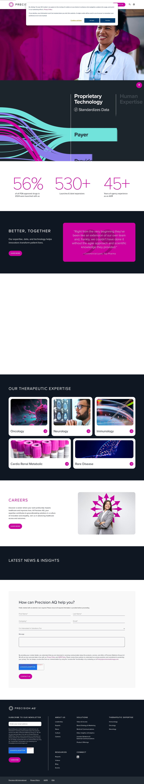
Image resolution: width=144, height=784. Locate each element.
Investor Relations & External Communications (46, 328)
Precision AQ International (17, 780)
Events (57, 768)
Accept (92, 20)
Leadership (59, 722)
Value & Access (30, 313)
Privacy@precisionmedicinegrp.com (107, 659)
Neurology (112, 729)
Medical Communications (96, 313)
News (57, 729)
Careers (57, 736)
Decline (107, 20)
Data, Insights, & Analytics (36, 344)
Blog (56, 764)
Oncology (112, 725)
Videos (57, 760)
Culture (57, 733)
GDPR (46, 780)
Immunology (113, 722)
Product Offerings (92, 344)
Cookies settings (76, 20)
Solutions (82, 717)
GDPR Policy (62, 657)
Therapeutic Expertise (121, 717)
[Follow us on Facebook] (78, 757)
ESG (53, 780)
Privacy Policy (48, 9)
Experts (57, 725)
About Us (60, 717)
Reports (57, 757)
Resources (61, 752)
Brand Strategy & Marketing (97, 328)
